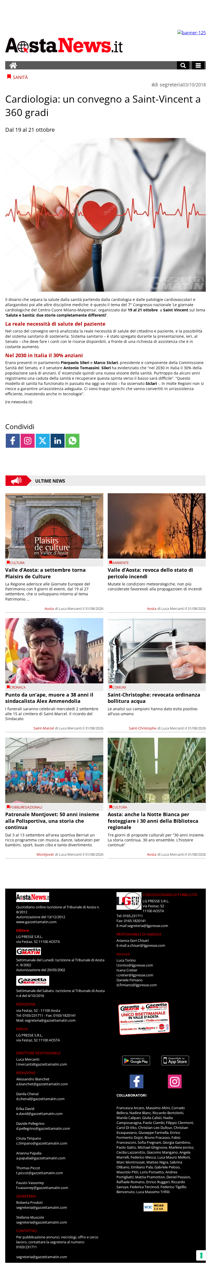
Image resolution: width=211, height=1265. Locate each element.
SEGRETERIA (26, 1196)
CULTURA (17, 562)
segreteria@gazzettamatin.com (50, 1020)
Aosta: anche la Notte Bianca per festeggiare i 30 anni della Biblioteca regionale (153, 820)
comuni (119, 687)
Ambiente (120, 562)
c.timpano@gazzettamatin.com (41, 1143)
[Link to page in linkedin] (58, 441)
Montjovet (45, 854)
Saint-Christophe (142, 728)
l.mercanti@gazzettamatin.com (41, 1064)
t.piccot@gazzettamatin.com (39, 1172)
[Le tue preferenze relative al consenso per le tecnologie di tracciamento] (201, 1255)
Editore (22, 930)
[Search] (183, 65)
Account (123, 953)
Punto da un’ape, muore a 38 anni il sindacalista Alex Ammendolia (49, 697)
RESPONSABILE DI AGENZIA (138, 934)
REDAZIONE (25, 1004)
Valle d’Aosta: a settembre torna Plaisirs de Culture (45, 573)
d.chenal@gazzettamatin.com (40, 1098)
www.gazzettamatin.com (36, 921)
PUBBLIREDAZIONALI (26, 807)
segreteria (171, 84)
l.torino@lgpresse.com (134, 965)
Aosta (49, 608)
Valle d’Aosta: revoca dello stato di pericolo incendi (150, 573)
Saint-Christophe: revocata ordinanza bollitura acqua (154, 697)
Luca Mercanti (70, 608)
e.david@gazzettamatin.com (39, 1113)
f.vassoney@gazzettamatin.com (42, 1187)
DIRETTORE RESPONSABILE (38, 1052)
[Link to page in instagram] (28, 441)
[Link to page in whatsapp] (72, 441)
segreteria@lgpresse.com (147, 925)
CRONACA (18, 687)
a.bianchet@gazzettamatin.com (42, 1083)
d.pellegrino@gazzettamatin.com (43, 1128)
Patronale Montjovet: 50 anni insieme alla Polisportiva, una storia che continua (52, 820)
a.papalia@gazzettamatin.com (40, 1158)
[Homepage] (13, 65)
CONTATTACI (26, 1230)
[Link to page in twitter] (43, 441)
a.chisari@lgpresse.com (146, 945)
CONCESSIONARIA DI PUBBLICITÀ (170, 894)
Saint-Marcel (44, 728)
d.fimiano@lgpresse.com (136, 984)
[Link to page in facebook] (13, 441)
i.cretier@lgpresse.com (134, 975)
